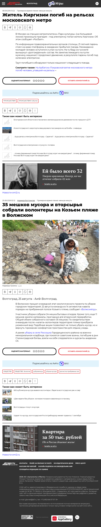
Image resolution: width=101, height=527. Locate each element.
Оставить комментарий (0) (79, 81)
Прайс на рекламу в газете (40, 463)
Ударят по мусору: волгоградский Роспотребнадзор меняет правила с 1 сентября (47, 416)
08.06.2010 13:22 (8, 11)
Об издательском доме (63, 463)
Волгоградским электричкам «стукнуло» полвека (34, 145)
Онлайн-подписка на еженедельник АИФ (55, 466)
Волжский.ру (89, 309)
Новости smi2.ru (11, 192)
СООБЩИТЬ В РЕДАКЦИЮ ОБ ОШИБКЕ (33, 469)
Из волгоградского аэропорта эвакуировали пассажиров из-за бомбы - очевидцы (48, 128)
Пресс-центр (80, 463)
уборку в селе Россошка (38, 332)
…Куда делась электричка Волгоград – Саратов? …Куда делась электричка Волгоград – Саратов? (54, 137)
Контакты (23, 463)
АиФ (20, 286)
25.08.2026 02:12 (8, 200)
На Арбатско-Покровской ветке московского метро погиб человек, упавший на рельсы (54, 69)
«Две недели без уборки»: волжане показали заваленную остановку (42, 399)
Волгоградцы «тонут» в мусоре (26, 407)
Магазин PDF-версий (27, 466)
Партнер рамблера (42, 517)
